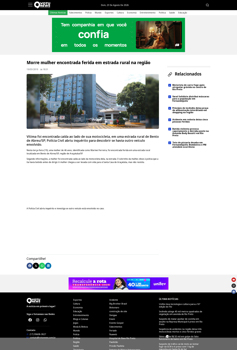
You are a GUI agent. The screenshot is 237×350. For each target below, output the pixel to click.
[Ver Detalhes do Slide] (118, 35)
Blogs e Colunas (80, 319)
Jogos (75, 322)
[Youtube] (234, 280)
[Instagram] (37, 320)
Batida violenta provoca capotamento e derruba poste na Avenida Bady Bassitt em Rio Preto (190, 132)
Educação (182, 12)
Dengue (113, 315)
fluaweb (113, 334)
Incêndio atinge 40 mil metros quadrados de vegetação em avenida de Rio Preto (180, 313)
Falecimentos (75, 12)
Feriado (113, 330)
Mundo (98, 12)
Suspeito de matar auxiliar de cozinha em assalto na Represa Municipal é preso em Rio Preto (180, 321)
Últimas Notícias (58, 12)
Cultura (120, 12)
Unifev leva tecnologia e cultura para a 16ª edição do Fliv (179, 305)
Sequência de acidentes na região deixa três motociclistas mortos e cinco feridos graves (180, 330)
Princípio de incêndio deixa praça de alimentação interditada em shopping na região (190, 110)
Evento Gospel (116, 322)
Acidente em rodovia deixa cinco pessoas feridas (190, 120)
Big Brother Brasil (118, 303)
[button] (30, 266)
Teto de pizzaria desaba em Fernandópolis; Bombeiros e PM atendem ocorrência (189, 144)
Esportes (109, 12)
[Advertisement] (93, 185)
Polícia (88, 12)
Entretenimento (148, 12)
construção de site (118, 311)
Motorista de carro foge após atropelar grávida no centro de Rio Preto (189, 87)
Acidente (113, 299)
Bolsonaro (114, 307)
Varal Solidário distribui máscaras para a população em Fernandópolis (190, 98)
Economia (131, 12)
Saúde (172, 12)
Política (162, 12)
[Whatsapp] (45, 320)
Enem (112, 319)
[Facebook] (30, 320)
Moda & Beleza (80, 326)
